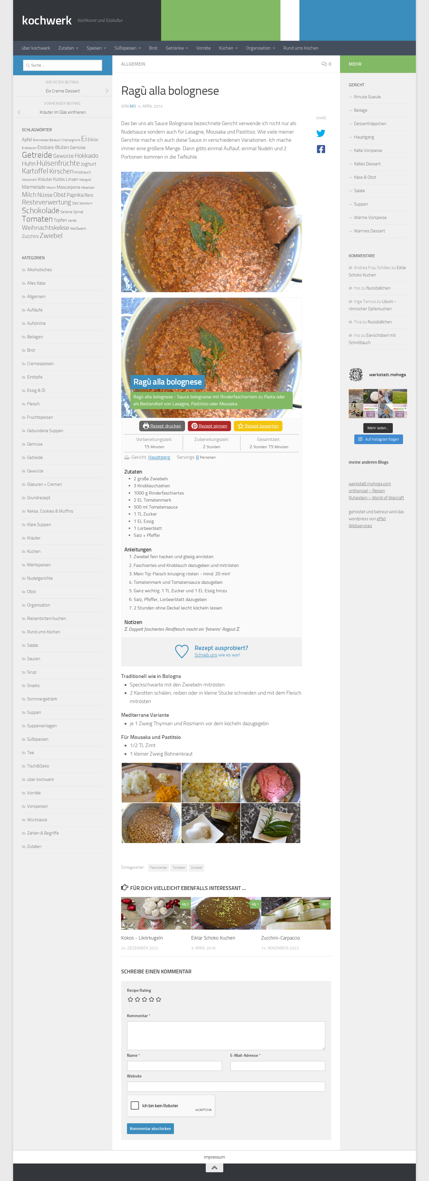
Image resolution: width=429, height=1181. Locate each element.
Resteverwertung (46, 202)
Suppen (34, 712)
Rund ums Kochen (301, 48)
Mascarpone (68, 187)
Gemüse (78, 147)
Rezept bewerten (261, 426)
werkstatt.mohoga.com (370, 483)
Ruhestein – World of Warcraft (376, 497)
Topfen (60, 220)
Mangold (85, 180)
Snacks (33, 685)
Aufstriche (36, 323)
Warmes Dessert (369, 231)
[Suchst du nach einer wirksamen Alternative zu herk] (370, 396)
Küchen (226, 48)
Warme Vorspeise (370, 217)
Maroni (51, 188)
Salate (32, 645)
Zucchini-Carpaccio (280, 938)
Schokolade (41, 210)
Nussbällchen (378, 288)
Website (134, 1076)
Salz (75, 203)
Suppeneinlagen (42, 725)
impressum (214, 1157)
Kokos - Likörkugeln (142, 938)
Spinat (78, 212)
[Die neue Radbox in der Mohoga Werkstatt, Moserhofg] (385, 411)
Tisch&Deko (38, 766)
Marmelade (34, 187)
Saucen (33, 658)
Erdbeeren (29, 148)
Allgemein (133, 64)
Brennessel (40, 140)
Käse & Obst (365, 177)
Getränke (175, 48)
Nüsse (45, 194)
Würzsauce (37, 819)
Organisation (258, 48)
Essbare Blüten (53, 147)
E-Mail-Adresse (245, 1055)
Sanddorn (86, 203)
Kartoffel (35, 171)
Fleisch (33, 403)
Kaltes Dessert (367, 164)
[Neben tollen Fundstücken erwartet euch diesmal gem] (400, 411)
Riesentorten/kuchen (46, 618)
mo (133, 106)
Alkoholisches (39, 269)
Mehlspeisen (39, 564)
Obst (59, 194)
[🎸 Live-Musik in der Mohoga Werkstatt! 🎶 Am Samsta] (356, 396)
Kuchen (34, 551)
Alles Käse (36, 283)
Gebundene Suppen (45, 430)
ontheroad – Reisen (367, 490)
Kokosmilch (29, 180)
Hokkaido (86, 155)
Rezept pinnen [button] (212, 426)
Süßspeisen (125, 48)
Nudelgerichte (40, 578)
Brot (153, 48)
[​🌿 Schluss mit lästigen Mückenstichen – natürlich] (356, 411)
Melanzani (88, 188)
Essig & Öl (36, 390)
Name (133, 1055)
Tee (30, 752)
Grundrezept (38, 497)
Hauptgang (159, 457)
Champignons (71, 140)
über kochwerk (36, 48)
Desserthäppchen (370, 123)
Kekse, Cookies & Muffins (50, 511)
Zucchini (30, 236)
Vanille (72, 220)
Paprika (75, 195)
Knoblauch (82, 172)
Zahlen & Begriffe (43, 833)
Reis (88, 195)
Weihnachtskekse (45, 228)
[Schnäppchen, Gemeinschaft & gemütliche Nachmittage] (370, 411)
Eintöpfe (35, 377)
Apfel (27, 139)
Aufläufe (35, 310)
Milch (29, 195)
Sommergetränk (42, 699)
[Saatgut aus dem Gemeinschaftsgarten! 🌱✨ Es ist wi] (385, 396)
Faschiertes (158, 867)
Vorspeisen (37, 806)
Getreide (37, 155)
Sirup (31, 672)
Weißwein (78, 228)
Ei (84, 138)
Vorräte (203, 48)
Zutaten (66, 48)
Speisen (94, 48)
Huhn (29, 163)
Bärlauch (55, 140)
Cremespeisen (40, 363)
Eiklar (93, 139)
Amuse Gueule (367, 96)
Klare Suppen (39, 524)
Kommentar (138, 1015)
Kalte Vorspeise (368, 150)
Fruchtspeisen (40, 417)
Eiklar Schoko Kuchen (213, 938)
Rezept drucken (165, 426)
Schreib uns (206, 655)
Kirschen (61, 171)
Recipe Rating (139, 990)
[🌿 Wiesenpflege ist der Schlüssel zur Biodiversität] (400, 396)
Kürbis (59, 179)
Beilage (360, 110)
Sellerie (66, 212)
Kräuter (45, 179)
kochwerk (47, 20)
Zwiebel (196, 867)
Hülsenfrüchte (58, 163)
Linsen (72, 179)
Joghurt (88, 164)
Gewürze (63, 156)
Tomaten (178, 867)
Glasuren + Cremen (44, 484)
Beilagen (35, 336)
